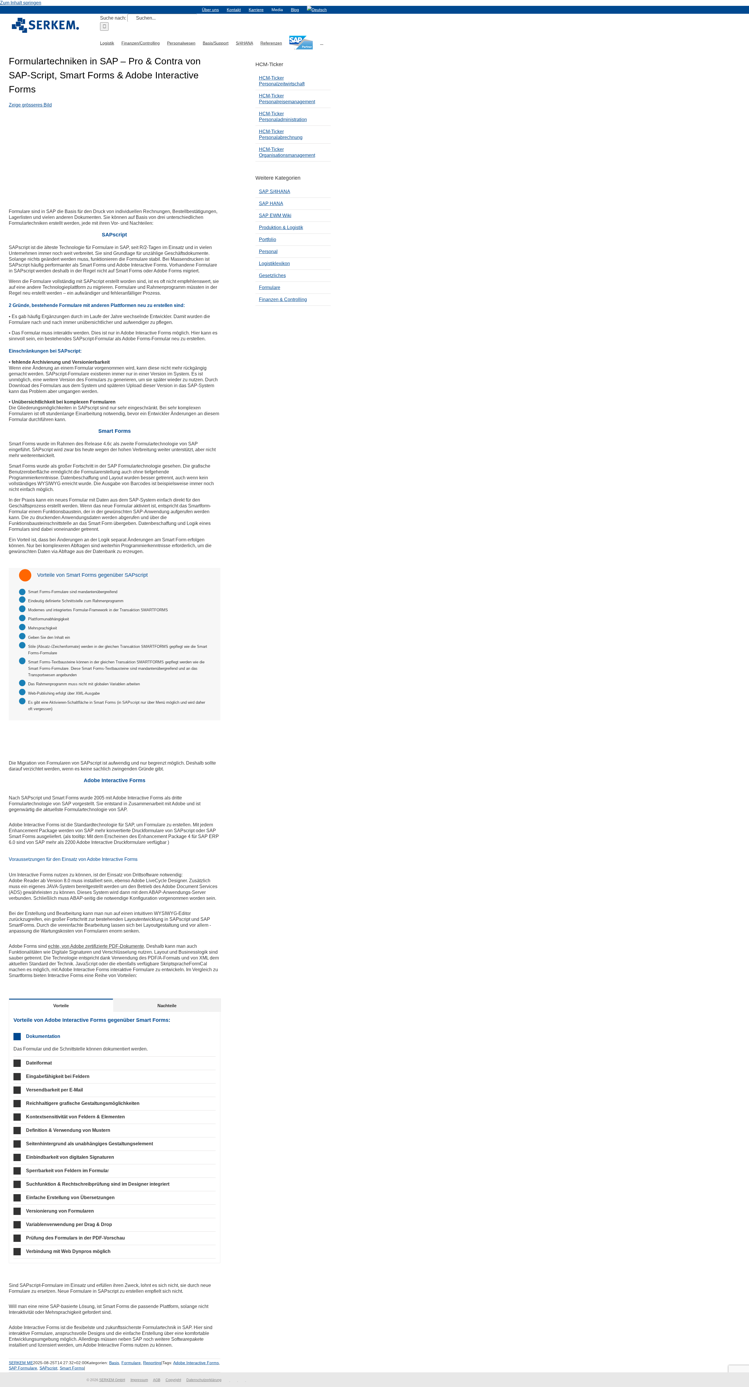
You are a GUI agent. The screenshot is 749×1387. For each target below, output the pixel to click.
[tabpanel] (114, 1137)
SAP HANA (271, 203)
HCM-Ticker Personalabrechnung (281, 134)
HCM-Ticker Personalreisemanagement (287, 98)
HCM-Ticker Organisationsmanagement (287, 152)
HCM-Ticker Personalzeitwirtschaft (282, 80)
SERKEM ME (21, 1362)
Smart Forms (72, 1368)
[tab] (61, 1005)
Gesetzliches (272, 275)
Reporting (152, 1362)
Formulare (131, 1362)
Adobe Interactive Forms (196, 1362)
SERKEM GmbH (112, 1380)
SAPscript (48, 1368)
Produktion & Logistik (281, 227)
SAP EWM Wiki (275, 215)
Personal (268, 251)
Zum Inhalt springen (20, 2)
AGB (156, 1380)
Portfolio (267, 239)
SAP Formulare (23, 1368)
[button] (321, 42)
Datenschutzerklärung (203, 1380)
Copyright (173, 1380)
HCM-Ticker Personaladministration (283, 116)
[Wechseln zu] (317, 9)
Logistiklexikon (274, 263)
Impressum (139, 1380)
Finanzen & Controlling (283, 299)
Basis (114, 1362)
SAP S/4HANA (274, 191)
